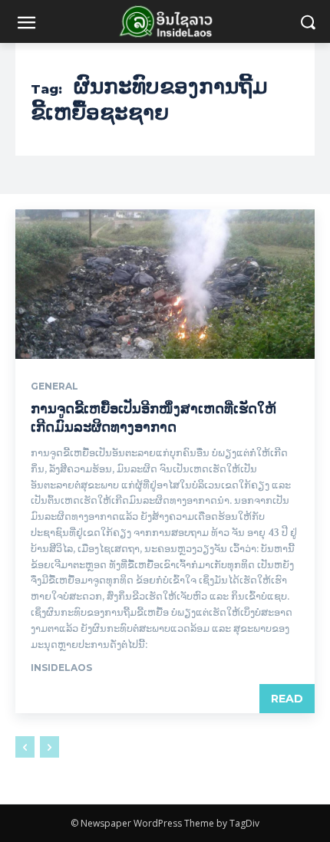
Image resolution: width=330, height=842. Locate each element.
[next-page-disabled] (49, 747)
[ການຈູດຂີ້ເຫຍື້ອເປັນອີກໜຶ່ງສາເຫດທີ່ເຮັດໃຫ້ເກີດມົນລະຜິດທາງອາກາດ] (165, 284)
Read (287, 699)
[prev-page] (25, 747)
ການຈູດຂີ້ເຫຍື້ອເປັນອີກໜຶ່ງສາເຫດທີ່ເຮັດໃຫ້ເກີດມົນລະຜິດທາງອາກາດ (153, 417)
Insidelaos (61, 667)
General (54, 386)
